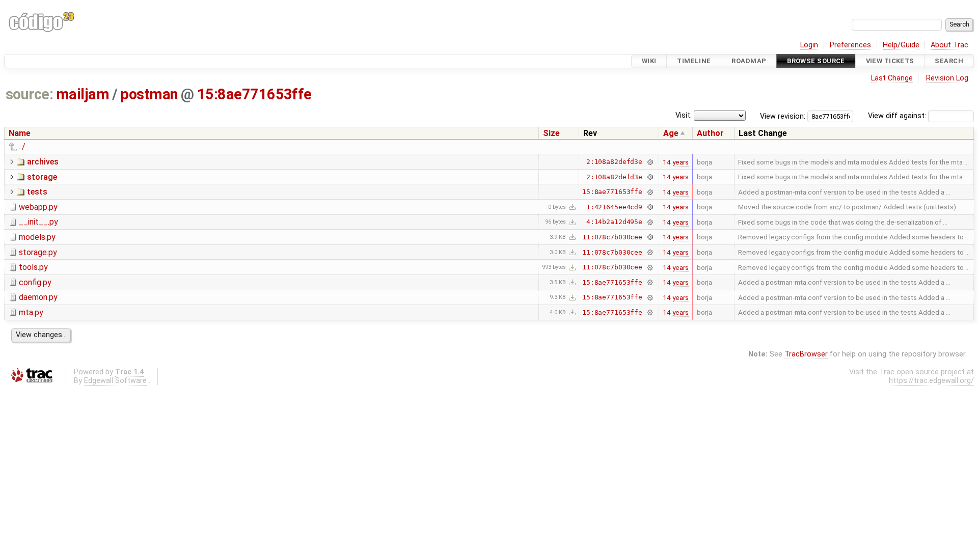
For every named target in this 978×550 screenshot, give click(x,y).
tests (37, 192)
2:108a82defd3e (614, 162)
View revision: (782, 116)
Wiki (649, 61)
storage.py (38, 252)
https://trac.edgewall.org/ (931, 380)
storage (42, 177)
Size (551, 133)
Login (809, 45)
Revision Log (947, 78)
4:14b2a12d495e (614, 222)
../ (22, 146)
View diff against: (898, 116)
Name (20, 133)
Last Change (892, 78)
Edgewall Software (115, 380)
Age (670, 133)
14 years (676, 162)
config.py (35, 282)
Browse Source (816, 61)
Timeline (694, 61)
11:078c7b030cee (612, 237)
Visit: (683, 115)
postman (149, 94)
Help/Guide (901, 45)
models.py (37, 237)
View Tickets (890, 61)
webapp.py (38, 207)
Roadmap (748, 61)
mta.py (31, 312)
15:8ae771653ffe (254, 94)
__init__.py (38, 222)
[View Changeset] (649, 162)
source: (29, 94)
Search (949, 61)
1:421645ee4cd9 (614, 207)
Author (710, 133)
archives (43, 162)
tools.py (33, 267)
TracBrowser (806, 354)
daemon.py (38, 297)
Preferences (850, 45)
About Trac (949, 45)
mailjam (82, 94)
